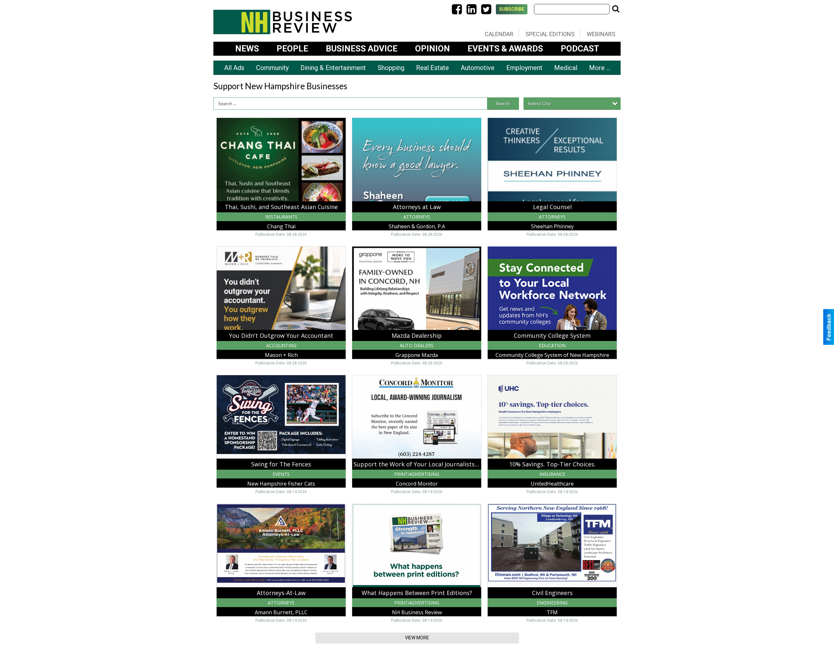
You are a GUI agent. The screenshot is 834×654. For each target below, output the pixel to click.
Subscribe (511, 9)
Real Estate (432, 68)
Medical (565, 68)
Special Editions (550, 34)
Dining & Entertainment (333, 68)
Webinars (601, 34)
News (247, 48)
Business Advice (361, 48)
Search (503, 103)
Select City (539, 103)
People (292, 48)
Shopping (391, 68)
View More (417, 637)
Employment (524, 68)
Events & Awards (505, 48)
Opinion (432, 48)
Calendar (499, 34)
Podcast (580, 48)
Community (272, 68)
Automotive (478, 68)
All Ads (234, 68)
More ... (599, 68)
